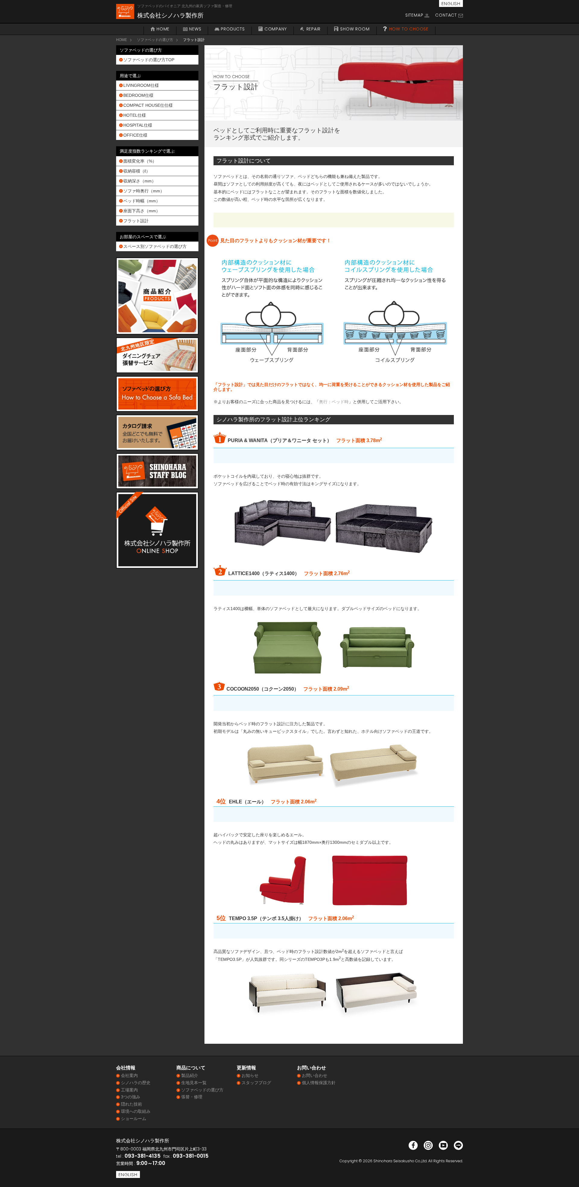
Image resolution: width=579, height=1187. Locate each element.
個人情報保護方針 (319, 1082)
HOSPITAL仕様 (137, 125)
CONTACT (446, 15)
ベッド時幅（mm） (141, 200)
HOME (163, 29)
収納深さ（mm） (139, 181)
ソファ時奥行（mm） (143, 190)
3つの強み (130, 1096)
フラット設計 (136, 220)
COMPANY (275, 29)
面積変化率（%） (140, 161)
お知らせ (250, 1075)
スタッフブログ (256, 1082)
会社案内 (129, 1075)
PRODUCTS (233, 29)
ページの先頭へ (566, 1174)
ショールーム (133, 1118)
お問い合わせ (314, 1075)
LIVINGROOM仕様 (141, 85)
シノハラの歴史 (135, 1082)
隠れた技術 (131, 1104)
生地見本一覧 (194, 1082)
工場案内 (129, 1089)
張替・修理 (191, 1096)
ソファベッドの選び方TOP (148, 59)
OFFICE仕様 (135, 135)
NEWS (195, 29)
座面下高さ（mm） (141, 210)
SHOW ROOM (354, 29)
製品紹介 (189, 1075)
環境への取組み (135, 1111)
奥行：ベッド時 (334, 401)
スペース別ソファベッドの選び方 (155, 246)
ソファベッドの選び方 (155, 40)
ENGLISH (450, 3)
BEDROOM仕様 (138, 95)
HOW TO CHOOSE (409, 29)
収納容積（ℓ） (136, 171)
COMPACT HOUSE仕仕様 (148, 105)
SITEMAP (414, 15)
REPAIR (313, 29)
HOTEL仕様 (134, 115)
